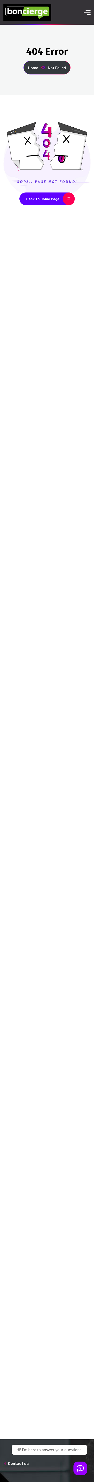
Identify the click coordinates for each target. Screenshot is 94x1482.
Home (33, 67)
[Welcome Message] (80, 1468)
